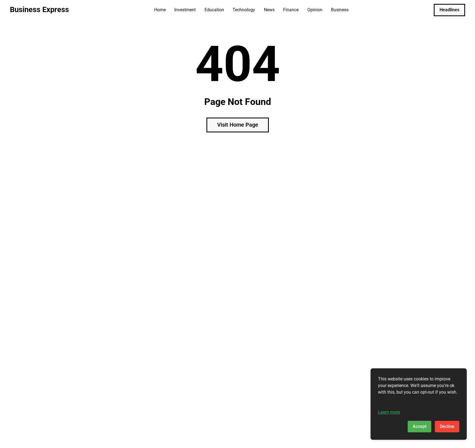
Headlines (449, 9)
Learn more (389, 412)
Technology (244, 9)
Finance (291, 9)
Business (340, 9)
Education (214, 9)
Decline (447, 426)
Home (160, 9)
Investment (185, 9)
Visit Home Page (237, 124)
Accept (419, 426)
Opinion (314, 9)
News (269, 9)
